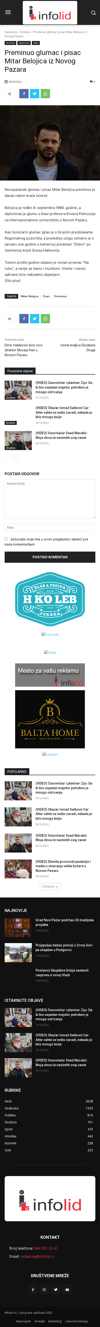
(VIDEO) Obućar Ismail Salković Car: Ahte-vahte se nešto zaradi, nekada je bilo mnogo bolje (64, 412)
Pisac (46, 296)
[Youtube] (67, 1289)
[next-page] (15, 458)
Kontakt (40, 1321)
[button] (93, 12)
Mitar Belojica (29, 296)
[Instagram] (44, 1289)
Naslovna (11, 32)
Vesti (35, 42)
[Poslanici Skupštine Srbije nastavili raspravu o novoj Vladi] (18, 977)
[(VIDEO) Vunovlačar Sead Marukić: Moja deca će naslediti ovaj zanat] (18, 440)
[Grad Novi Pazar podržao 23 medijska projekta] (18, 927)
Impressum (23, 1321)
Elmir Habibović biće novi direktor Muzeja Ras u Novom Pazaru (23, 350)
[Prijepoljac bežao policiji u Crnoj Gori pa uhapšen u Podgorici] (18, 952)
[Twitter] (34, 93)
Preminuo (60, 296)
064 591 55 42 (46, 1248)
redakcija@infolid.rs (37, 1256)
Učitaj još (48, 886)
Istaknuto (24, 42)
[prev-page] (7, 458)
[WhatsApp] (45, 93)
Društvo (25, 32)
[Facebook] (24, 93)
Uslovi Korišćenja (76, 1321)
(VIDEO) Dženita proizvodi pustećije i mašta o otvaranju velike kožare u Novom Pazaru (63, 866)
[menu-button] (8, 13)
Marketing (54, 1321)
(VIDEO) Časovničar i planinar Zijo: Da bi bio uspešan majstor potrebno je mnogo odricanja (64, 387)
